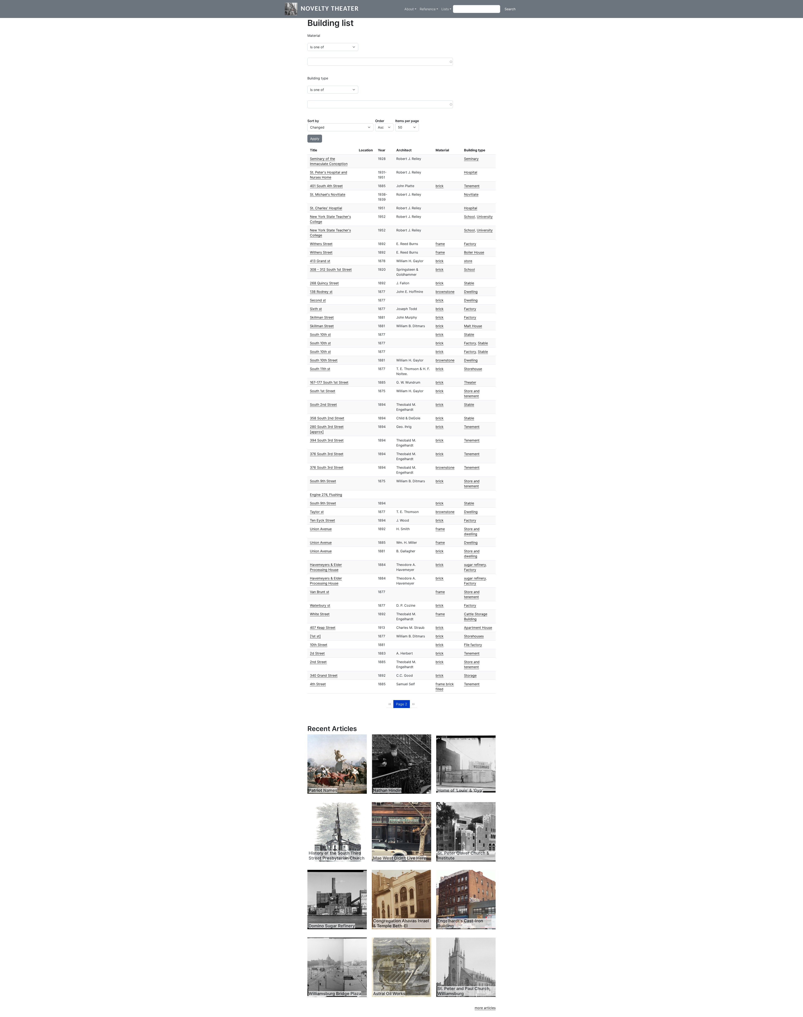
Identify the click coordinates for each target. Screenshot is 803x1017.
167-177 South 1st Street (329, 382)
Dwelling (471, 292)
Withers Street (321, 244)
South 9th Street (323, 481)
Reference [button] (428, 9)
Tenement (471, 186)
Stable (469, 283)
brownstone (445, 292)
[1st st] (315, 636)
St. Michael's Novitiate (327, 194)
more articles (485, 1008)
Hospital (470, 172)
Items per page (407, 121)
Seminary (471, 159)
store (468, 261)
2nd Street (318, 662)
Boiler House (474, 252)
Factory (470, 244)
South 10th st (320, 334)
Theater (470, 382)
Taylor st (317, 512)
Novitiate (471, 194)
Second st (318, 300)
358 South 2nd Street (327, 418)
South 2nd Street (323, 404)
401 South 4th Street (326, 186)
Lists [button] (445, 9)
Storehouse (473, 369)
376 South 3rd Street (326, 454)
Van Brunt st (319, 592)
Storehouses (474, 636)
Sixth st (316, 309)
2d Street (317, 653)
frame (440, 244)
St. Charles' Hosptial (326, 208)
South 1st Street (322, 391)
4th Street (318, 684)
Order (379, 121)
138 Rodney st (321, 292)
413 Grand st (320, 261)
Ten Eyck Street (322, 520)
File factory (473, 645)
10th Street (318, 645)
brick (440, 186)
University (485, 216)
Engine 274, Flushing (326, 495)
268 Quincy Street (324, 283)
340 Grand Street (324, 675)
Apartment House (478, 627)
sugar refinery (475, 565)
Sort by (313, 121)
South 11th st (320, 369)
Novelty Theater (330, 9)
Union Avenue (321, 529)
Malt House (473, 326)
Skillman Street (322, 317)
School (469, 216)
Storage (470, 675)
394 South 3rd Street (327, 440)
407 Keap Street (322, 627)
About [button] (409, 9)
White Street (320, 614)
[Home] (293, 9)
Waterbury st (320, 605)
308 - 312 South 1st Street (331, 269)
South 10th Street (324, 360)
